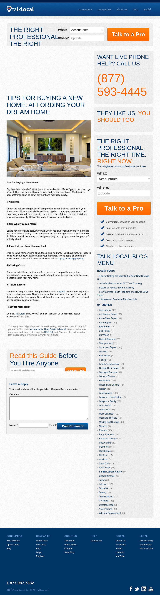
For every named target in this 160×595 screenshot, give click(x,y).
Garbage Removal (108, 372)
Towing (102, 492)
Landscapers (105, 392)
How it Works (13, 540)
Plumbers (104, 446)
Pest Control (105, 442)
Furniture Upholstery (109, 363)
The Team (69, 540)
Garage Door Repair (109, 367)
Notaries (103, 426)
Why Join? (41, 544)
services (103, 459)
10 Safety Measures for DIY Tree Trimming (120, 283)
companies (104, 9)
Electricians (104, 355)
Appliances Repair (108, 314)
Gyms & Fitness (107, 376)
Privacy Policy (146, 540)
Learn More (42, 540)
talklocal (61, 329)
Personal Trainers (108, 438)
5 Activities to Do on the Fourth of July (118, 299)
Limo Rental (105, 405)
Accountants (36, 329)
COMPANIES (43, 536)
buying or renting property (70, 258)
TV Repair (104, 500)
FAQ (9, 548)
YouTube (120, 556)
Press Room (70, 544)
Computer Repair (107, 347)
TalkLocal (20, 313)
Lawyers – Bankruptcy (110, 396)
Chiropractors (105, 343)
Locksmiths (104, 409)
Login (39, 552)
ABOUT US (70, 536)
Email (53, 425)
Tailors (102, 479)
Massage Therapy (108, 417)
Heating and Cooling (109, 384)
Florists (102, 359)
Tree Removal (106, 496)
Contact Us (96, 540)
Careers (68, 548)
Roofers (103, 455)
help (135, 9)
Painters (103, 430)
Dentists (103, 351)
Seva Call (104, 463)
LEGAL (144, 536)
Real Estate (50, 329)
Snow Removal (106, 475)
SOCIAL (120, 536)
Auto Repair (105, 322)
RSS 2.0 (48, 331)
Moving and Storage (109, 421)
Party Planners (106, 434)
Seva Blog (69, 552)
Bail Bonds (104, 326)
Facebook (121, 544)
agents (61, 291)
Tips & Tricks (13, 544)
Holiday (102, 388)
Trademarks (146, 544)
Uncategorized (106, 504)
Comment (14, 394)
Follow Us (120, 540)
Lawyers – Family (107, 401)
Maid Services (106, 413)
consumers (85, 9)
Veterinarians (105, 508)
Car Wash (104, 334)
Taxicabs (103, 488)
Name (13, 425)
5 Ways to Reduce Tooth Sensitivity (116, 287)
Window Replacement (110, 513)
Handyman (104, 380)
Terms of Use (146, 548)
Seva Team (104, 467)
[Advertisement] (49, 72)
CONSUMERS (14, 536)
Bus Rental (104, 330)
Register (40, 556)
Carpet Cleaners (107, 339)
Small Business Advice (110, 471)
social (147, 9)
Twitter (119, 548)
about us (122, 9)
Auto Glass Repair (108, 318)
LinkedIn (120, 552)
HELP (94, 536)
